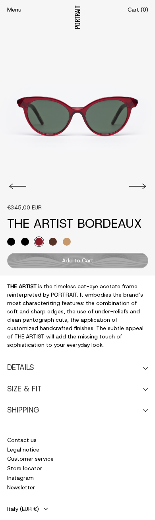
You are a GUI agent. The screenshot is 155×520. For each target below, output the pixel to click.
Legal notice (23, 449)
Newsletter (21, 487)
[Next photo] (138, 186)
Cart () (138, 9)
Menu (14, 9)
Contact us (22, 440)
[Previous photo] (16, 186)
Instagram (20, 477)
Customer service (30, 458)
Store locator (24, 468)
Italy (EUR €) (23, 508)
